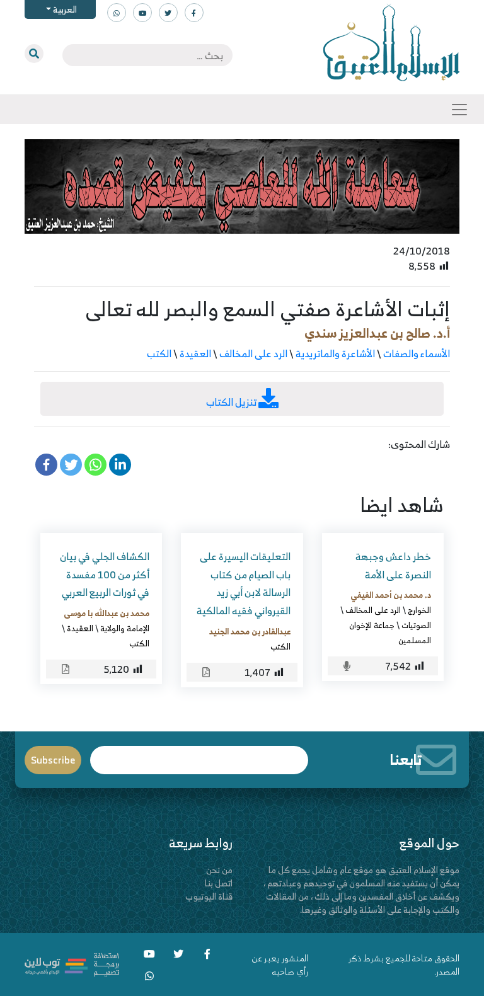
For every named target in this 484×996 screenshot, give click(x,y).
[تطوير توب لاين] (72, 963)
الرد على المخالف (253, 353)
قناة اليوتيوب (209, 896)
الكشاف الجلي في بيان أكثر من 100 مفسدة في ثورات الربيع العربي (104, 574)
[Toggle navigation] (459, 109)
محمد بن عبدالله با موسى (106, 613)
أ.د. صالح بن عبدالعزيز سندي (377, 333)
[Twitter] (71, 465)
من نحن (219, 870)
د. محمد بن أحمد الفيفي (390, 595)
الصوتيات (416, 625)
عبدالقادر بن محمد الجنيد (250, 631)
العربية (64, 9)
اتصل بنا (219, 883)
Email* (199, 754)
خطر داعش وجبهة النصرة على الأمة (393, 565)
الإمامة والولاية (124, 628)
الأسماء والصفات (416, 353)
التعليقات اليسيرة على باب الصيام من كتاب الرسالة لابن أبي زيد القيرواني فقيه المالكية (244, 583)
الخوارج (419, 610)
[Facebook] (46, 465)
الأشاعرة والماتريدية (335, 353)
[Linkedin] (120, 465)
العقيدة (195, 353)
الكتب (159, 353)
